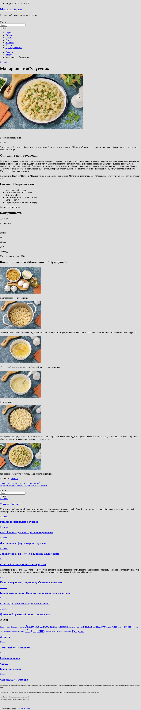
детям (2, 631)
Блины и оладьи (5, 627)
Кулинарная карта (14, 47)
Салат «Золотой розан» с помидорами (23, 564)
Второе (9, 35)
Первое (9, 33)
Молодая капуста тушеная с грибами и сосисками (23, 485)
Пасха (63, 627)
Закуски (57, 627)
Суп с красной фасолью (14, 679)
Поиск (3, 22)
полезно (52, 631)
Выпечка (10, 42)
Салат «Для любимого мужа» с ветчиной (24, 603)
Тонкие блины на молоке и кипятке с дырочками (29, 553)
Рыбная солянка (10, 658)
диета (7, 631)
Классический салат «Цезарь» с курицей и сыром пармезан (35, 592)
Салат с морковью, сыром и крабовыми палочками (31, 582)
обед (28, 630)
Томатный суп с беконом (15, 647)
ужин (81, 630)
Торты (108, 627)
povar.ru (14, 478)
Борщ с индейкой (10, 668)
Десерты (9, 45)
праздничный (67, 631)
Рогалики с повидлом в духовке (19, 521)
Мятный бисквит (10, 504)
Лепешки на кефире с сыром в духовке (23, 543)
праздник (59, 631)
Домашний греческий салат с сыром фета (25, 614)
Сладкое (99, 626)
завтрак (21, 631)
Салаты (9, 37)
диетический (14, 631)
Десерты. (5, 637)
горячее (135, 627)
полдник (47, 631)
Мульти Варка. (11, 9)
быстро (121, 627)
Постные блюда (72, 627)
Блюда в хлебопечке (17, 627)
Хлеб (114, 626)
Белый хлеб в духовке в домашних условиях (26, 532)
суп (74, 631)
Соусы (9, 40)
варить (127, 626)
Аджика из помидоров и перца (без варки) (20, 483)
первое (38, 630)
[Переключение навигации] (1, 20)
